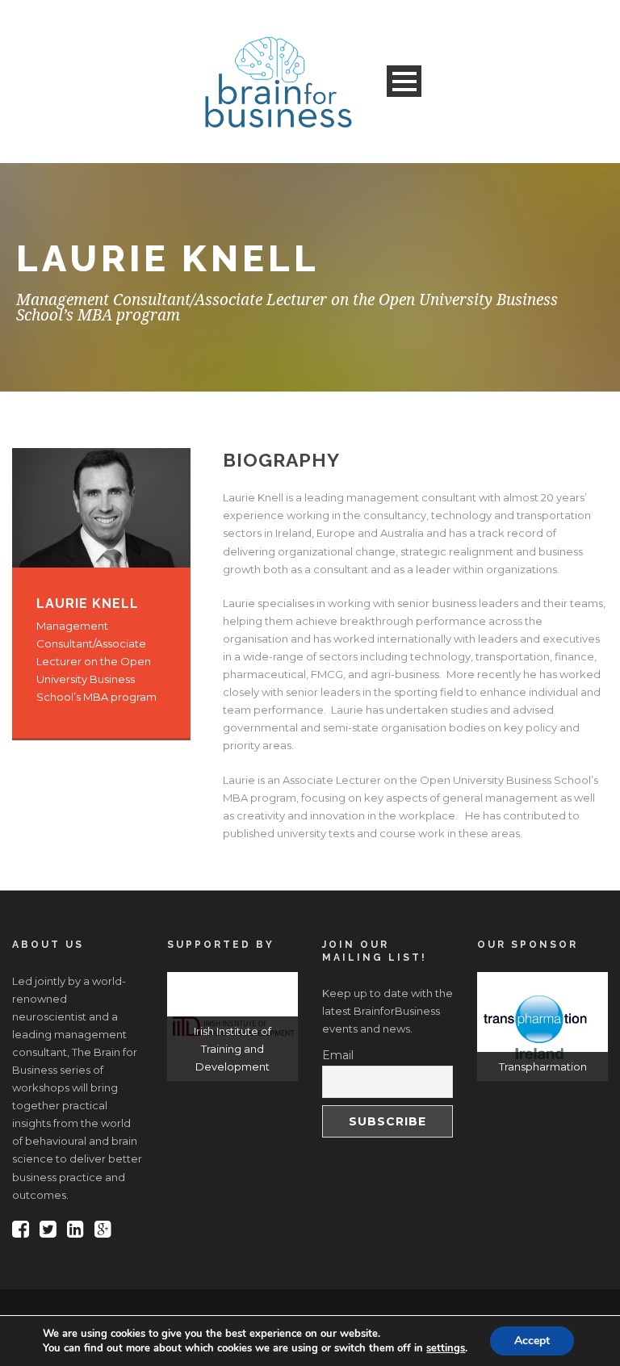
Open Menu (404, 81)
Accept (532, 1340)
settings (445, 1348)
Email (338, 1055)
